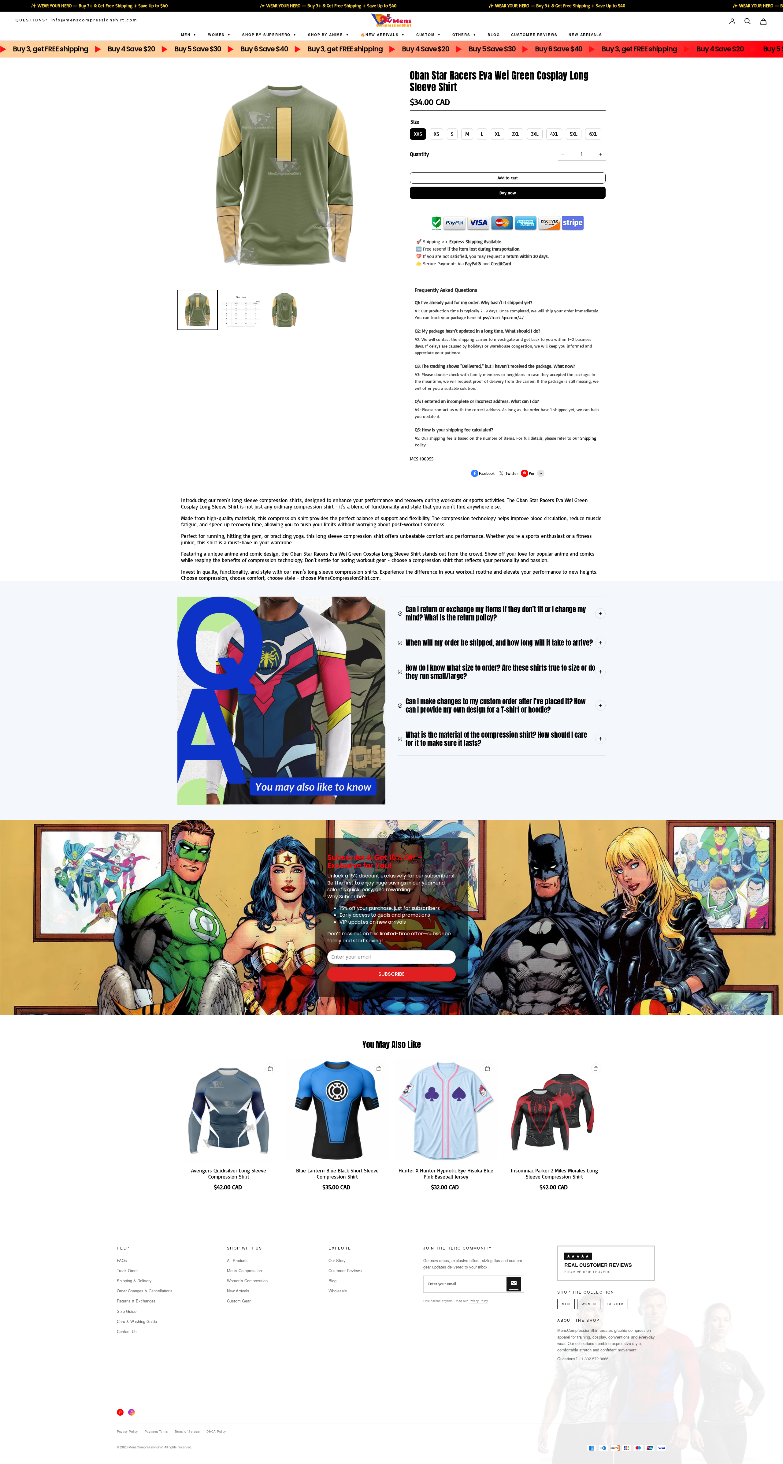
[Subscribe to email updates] (513, 1284)
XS (436, 134)
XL (497, 134)
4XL (554, 134)
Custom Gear (238, 1301)
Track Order (127, 1270)
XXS (418, 134)
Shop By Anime (325, 34)
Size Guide (126, 1311)
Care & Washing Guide (137, 1321)
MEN (566, 1304)
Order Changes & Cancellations (145, 1291)
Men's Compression (244, 1270)
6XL (593, 134)
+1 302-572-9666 (593, 1359)
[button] (748, 21)
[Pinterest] (120, 1412)
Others (461, 34)
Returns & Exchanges (136, 1301)
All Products (238, 1260)
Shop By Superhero (266, 34)
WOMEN (589, 1304)
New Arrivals (585, 34)
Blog (494, 34)
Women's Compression (247, 1280)
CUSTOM (425, 34)
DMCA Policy (216, 1431)
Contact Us (127, 1331)
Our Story (337, 1260)
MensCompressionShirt (145, 1446)
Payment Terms (156, 1431)
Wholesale (337, 1291)
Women (216, 34)
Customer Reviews (534, 34)
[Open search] (748, 21)
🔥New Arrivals (380, 34)
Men (186, 34)
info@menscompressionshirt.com (93, 20)
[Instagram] (131, 1412)
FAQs (122, 1260)
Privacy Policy (478, 1301)
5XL (573, 134)
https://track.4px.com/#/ (500, 317)
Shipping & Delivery (134, 1280)
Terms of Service (187, 1431)
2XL (515, 134)
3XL (535, 134)
